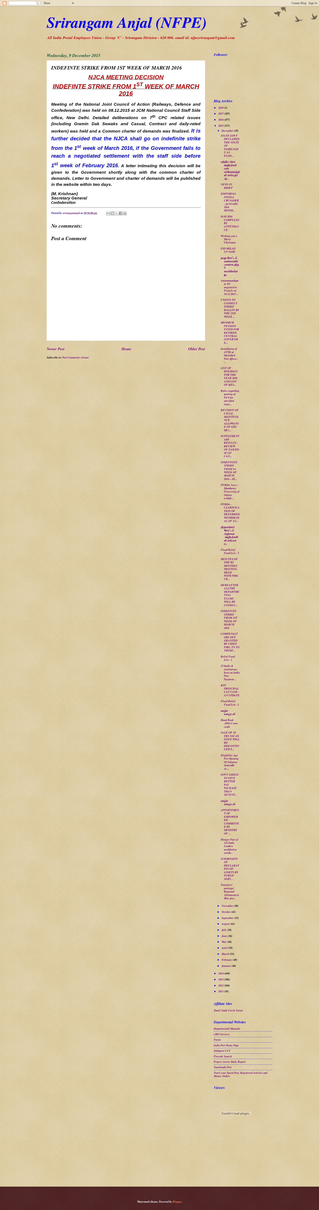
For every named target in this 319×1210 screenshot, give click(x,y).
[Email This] (108, 213)
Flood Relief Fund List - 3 (230, 551)
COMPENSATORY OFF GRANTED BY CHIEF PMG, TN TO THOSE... (230, 642)
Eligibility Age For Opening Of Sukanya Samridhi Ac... (229, 762)
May (224, 942)
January (227, 966)
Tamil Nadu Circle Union (228, 1010)
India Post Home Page (226, 1045)
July (224, 930)
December (228, 131)
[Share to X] (116, 213)
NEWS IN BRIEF (227, 186)
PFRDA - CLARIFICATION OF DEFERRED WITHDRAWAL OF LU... (230, 512)
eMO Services (222, 1034)
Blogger (177, 1202)
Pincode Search (223, 1056)
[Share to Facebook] (120, 213)
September (228, 918)
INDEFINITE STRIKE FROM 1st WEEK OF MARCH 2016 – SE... (229, 470)
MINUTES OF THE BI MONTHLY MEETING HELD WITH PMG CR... (229, 569)
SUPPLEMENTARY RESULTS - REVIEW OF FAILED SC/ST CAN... (230, 446)
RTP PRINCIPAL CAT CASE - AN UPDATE (230, 690)
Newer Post (55, 348)
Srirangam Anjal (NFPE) (127, 22)
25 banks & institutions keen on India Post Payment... (230, 672)
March (226, 954)
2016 (221, 119)
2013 (221, 979)
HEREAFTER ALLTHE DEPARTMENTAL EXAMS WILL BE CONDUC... (230, 595)
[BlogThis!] (112, 213)
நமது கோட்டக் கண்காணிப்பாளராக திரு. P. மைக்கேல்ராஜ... (230, 266)
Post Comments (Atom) (75, 357)
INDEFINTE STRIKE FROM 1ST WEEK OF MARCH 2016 (229, 619)
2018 (221, 108)
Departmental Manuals (227, 1028)
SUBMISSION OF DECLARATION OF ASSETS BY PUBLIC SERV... (230, 869)
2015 (221, 126)
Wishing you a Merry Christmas (229, 239)
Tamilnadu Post (223, 1067)
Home (126, 348)
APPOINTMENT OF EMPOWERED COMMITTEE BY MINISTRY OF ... (230, 821)
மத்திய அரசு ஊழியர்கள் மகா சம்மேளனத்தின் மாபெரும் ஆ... (230, 170)
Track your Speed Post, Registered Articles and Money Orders (240, 1074)
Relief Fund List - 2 (228, 658)
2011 (221, 991)
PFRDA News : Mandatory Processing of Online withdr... (230, 491)
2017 (221, 113)
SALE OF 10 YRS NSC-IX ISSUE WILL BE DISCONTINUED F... (230, 741)
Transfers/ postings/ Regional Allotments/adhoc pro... (230, 891)
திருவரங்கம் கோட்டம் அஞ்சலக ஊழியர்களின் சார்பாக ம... (229, 535)
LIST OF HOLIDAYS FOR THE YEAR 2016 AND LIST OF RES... (229, 376)
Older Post (196, 348)
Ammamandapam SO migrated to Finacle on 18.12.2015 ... (229, 287)
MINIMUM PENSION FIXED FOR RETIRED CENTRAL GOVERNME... (230, 333)
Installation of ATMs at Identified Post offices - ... (229, 355)
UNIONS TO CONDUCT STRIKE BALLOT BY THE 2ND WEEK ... (230, 308)
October (226, 912)
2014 (221, 973)
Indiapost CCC (222, 1051)
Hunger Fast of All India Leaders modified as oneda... (229, 846)
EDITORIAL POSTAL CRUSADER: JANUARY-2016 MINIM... (230, 202)
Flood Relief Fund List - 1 (230, 702)
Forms (217, 1040)
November (228, 906)
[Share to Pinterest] (125, 213)
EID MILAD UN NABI (228, 250)
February (227, 960)
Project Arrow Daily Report (230, 1062)
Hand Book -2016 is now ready (229, 723)
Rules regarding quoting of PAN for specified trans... (230, 397)
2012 (221, 985)
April (225, 948)
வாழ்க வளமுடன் (228, 712)
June (225, 936)
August (226, 924)
